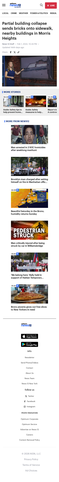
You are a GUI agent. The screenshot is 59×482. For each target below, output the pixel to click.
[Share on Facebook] (11, 52)
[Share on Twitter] (14, 52)
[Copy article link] (18, 52)
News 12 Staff (8, 44)
